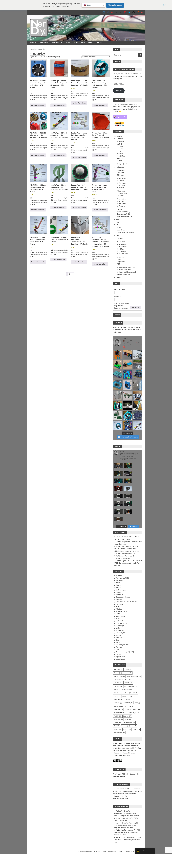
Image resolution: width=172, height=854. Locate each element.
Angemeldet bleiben (123, 303)
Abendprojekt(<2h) (123, 212)
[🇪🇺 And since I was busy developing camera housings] (117, 364)
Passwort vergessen (121, 308)
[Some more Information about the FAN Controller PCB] (137, 405)
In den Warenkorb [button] (37, 105)
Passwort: (117, 296)
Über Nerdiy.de (122, 230)
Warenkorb (121, 257)
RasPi (117, 716)
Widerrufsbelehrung (125, 270)
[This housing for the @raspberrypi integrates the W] (137, 374)
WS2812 (127, 729)
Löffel (118, 614)
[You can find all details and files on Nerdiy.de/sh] (137, 425)
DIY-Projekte (57, 43)
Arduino (121, 201)
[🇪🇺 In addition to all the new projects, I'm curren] (127, 395)
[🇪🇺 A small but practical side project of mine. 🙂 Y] (137, 395)
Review (118, 635)
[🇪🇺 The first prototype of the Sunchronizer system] (137, 415)
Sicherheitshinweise (85, 851)
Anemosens (123, 244)
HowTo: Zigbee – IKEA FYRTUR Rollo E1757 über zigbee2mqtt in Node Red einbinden (128, 563)
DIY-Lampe (122, 183)
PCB (131, 706)
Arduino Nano (119, 676)
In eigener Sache (121, 611)
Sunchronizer (123, 254)
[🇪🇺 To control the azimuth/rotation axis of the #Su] (137, 354)
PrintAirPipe (123, 247)
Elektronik (120, 196)
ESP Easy (119, 599)
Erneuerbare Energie (123, 597)
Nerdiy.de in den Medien (125, 232)
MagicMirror (121, 156)
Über (83, 43)
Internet (127, 693)
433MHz (128, 669)
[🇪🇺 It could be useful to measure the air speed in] (127, 415)
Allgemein (119, 580)
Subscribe (118, 90)
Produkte (120, 239)
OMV (137, 703)
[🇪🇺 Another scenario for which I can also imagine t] (117, 405)
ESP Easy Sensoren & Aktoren (126, 602)
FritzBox (120, 154)
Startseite (33, 43)
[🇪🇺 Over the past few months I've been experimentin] (117, 354)
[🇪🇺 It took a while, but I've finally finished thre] (127, 385)
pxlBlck (119, 144)
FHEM (119, 151)
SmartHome (44, 43)
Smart (117, 722)
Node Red (119, 621)
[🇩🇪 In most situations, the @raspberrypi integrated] (117, 374)
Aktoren (118, 673)
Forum (68, 43)
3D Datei (122, 242)
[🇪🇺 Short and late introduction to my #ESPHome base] (127, 425)
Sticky (118, 642)
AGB (118, 264)
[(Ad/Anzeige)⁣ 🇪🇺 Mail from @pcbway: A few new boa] (117, 415)
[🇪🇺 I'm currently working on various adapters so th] (117, 395)
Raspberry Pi (120, 633)
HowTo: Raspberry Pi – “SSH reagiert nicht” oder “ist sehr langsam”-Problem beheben (126, 825)
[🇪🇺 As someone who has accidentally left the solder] (127, 354)
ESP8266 (118, 683)
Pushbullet (118, 709)
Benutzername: (119, 289)
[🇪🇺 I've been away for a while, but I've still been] (127, 374)
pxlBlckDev (120, 630)
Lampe (117, 696)
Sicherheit (129, 719)
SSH (116, 726)
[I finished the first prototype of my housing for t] (117, 385)
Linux (132, 696)
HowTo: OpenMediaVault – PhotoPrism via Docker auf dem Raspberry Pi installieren (125, 556)
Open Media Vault (122, 623)
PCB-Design (120, 626)
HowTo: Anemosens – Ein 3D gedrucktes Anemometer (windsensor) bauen (127, 839)
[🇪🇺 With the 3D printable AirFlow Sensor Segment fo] (117, 425)
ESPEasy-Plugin (130, 686)
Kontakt (99, 43)
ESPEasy (120, 149)
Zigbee (119, 161)
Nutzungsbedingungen (127, 267)
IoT (135, 693)
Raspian (127, 716)
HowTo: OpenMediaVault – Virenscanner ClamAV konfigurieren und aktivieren (126, 813)
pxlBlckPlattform (120, 713)
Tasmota (120, 158)
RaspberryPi (121, 170)
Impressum (112, 851)
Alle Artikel (120, 142)
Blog (76, 43)
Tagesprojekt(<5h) (123, 214)
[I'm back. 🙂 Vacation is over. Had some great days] (137, 385)
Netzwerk (118, 703)
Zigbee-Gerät (120, 657)
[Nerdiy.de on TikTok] (116, 12)
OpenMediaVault (120, 706)
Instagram (120, 173)
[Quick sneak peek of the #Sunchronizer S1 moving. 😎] (127, 405)
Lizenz (120, 851)
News (119, 227)
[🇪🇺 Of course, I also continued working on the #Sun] (137, 364)
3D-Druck (120, 175)
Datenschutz (129, 851)
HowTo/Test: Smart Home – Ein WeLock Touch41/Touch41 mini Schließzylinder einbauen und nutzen (126, 548)
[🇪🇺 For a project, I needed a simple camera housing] (127, 364)
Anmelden (135, 307)
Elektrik (119, 209)
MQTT (129, 699)
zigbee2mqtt (123, 164)
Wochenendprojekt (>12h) (126, 216)
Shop (90, 43)
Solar (118, 640)
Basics (118, 587)
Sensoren (118, 719)
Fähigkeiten (121, 191)
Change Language (115, 5)
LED (124, 696)
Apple (118, 583)
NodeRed (120, 146)
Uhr (134, 726)
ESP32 (128, 679)
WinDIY (121, 188)
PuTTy (128, 709)
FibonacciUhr (127, 689)
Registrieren (121, 262)
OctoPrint (122, 185)
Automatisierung (134, 676)
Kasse (119, 259)
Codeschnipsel (122, 193)
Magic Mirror (120, 616)
